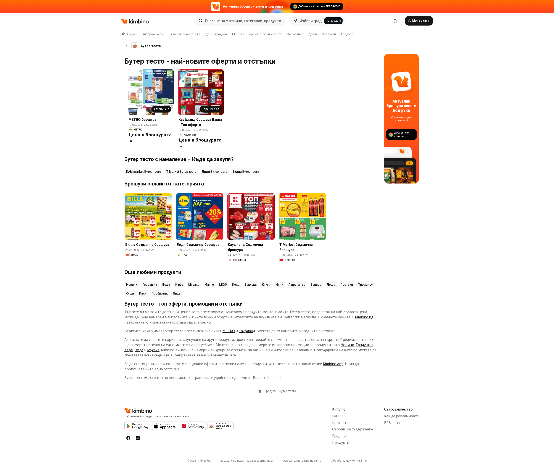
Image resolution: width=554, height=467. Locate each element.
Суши (130, 293)
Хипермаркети (152, 34)
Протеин (346, 284)
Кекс (235, 284)
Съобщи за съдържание (352, 429)
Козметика (295, 34)
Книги (266, 284)
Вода (166, 284)
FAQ (335, 416)
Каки (142, 293)
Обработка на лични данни (349, 460)
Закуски (251, 284)
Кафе (179, 284)
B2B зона (392, 422)
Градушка (149, 284)
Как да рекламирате (401, 416)
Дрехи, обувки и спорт (265, 34)
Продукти (329, 34)
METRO (228, 331)
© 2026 (199, 460)
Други (312, 34)
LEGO (223, 284)
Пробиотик (159, 293)
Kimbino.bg (364, 317)
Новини (131, 284)
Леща (331, 284)
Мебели (238, 34)
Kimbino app (333, 363)
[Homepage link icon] (260, 391)
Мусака (193, 284)
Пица (176, 293)
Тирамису (365, 284)
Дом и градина (216, 34)
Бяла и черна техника (184, 34)
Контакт (339, 422)
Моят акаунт (421, 20)
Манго (209, 284)
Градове (347, 34)
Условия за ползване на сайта (302, 460)
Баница (316, 284)
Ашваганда (296, 284)
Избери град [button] (310, 20)
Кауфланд (247, 331)
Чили (279, 284)
